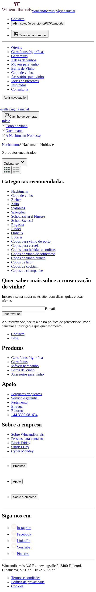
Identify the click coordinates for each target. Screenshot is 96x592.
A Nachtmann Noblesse (23, 136)
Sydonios (18, 208)
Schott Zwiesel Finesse (28, 216)
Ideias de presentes (25, 81)
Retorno (17, 411)
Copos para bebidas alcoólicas (33, 250)
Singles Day (20, 447)
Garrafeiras (19, 56)
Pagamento (19, 402)
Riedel (16, 229)
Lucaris (16, 237)
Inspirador (18, 85)
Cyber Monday (22, 451)
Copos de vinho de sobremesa (33, 254)
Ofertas (16, 48)
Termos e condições (25, 578)
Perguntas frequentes (26, 394)
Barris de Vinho (22, 68)
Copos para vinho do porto (31, 241)
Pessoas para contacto (27, 439)
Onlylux (17, 233)
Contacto (17, 19)
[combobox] (14, 162)
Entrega (17, 406)
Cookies (17, 586)
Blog (14, 338)
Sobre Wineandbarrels (27, 434)
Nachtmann (14, 131)
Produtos (19, 466)
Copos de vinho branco (28, 258)
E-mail (50, 309)
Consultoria (19, 89)
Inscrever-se (12, 314)
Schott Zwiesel (22, 220)
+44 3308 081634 (24, 415)
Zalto (15, 204)
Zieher (16, 200)
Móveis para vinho (25, 64)
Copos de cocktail (24, 266)
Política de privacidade (28, 582)
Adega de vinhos (23, 60)
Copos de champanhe (27, 271)
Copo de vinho (22, 73)
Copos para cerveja (25, 245)
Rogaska (17, 225)
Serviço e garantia (24, 398)
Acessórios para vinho (27, 77)
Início (6, 121)
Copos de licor (22, 262)
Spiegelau (18, 212)
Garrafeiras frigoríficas (27, 52)
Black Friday (20, 443)
